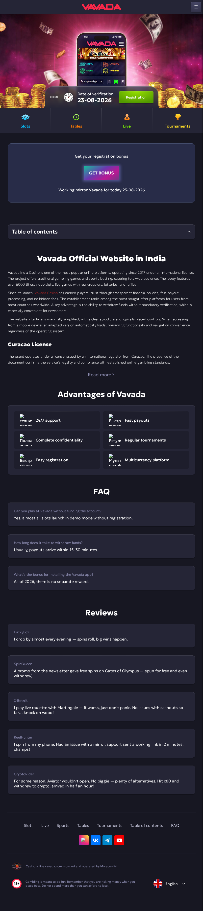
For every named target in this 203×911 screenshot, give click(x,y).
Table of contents (146, 825)
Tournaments (109, 825)
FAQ (175, 825)
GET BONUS (101, 173)
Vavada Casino (46, 293)
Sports (63, 825)
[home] (101, 7)
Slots (28, 825)
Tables (83, 825)
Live (45, 825)
